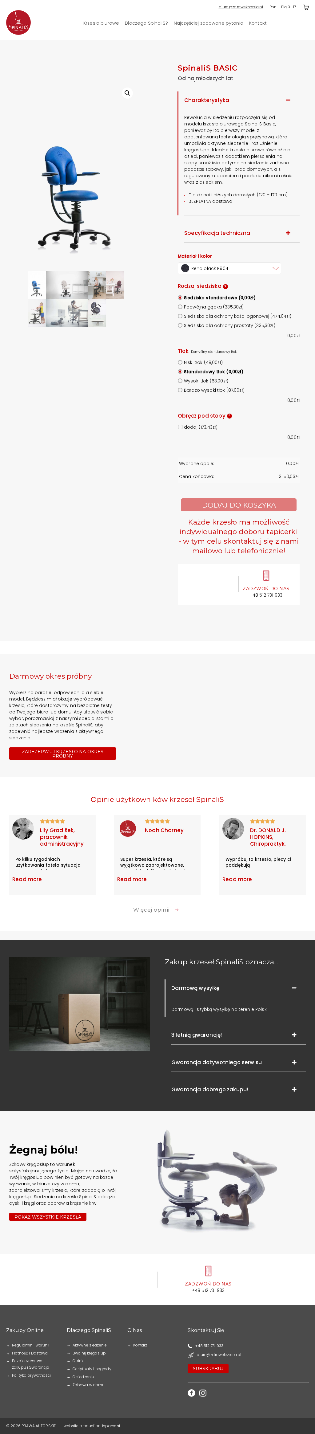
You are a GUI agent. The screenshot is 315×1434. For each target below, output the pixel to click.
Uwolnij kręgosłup (89, 1353)
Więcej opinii (151, 910)
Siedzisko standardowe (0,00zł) (220, 298)
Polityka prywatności (31, 1375)
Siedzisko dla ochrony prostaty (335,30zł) (229, 325)
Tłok (183, 351)
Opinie (79, 1360)
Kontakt (258, 23)
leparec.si (111, 1425)
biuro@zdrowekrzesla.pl (241, 7)
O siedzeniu (83, 1376)
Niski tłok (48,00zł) (203, 362)
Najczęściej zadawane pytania (208, 23)
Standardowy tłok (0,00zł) (214, 372)
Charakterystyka (206, 100)
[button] (62, 753)
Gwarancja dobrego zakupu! (209, 1089)
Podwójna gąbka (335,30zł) (214, 307)
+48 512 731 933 (266, 595)
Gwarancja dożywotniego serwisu (216, 1062)
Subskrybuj (208, 1368)
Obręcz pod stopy (204, 415)
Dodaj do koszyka (239, 505)
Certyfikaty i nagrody (92, 1368)
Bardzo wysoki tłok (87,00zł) (214, 390)
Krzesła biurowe (101, 23)
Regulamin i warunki (31, 1345)
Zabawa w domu (89, 1384)
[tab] (239, 100)
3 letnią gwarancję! (196, 1035)
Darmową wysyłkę (195, 988)
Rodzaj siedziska (202, 286)
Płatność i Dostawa (30, 1353)
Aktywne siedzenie (90, 1345)
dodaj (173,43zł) (200, 427)
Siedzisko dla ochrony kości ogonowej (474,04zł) (238, 316)
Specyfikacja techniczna (217, 233)
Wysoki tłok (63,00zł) (206, 381)
